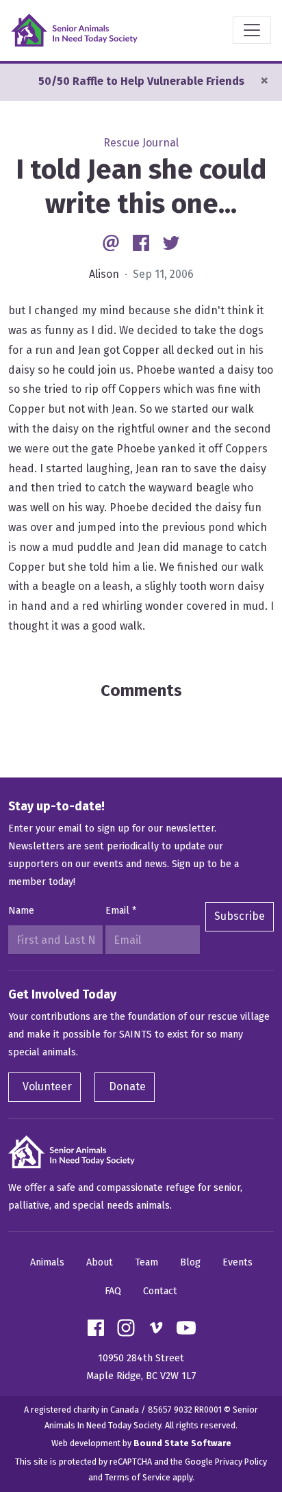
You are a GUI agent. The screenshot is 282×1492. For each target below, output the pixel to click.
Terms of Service (137, 1477)
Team (146, 1262)
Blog (190, 1262)
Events (237, 1262)
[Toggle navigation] (252, 30)
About (99, 1262)
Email (120, 910)
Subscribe (239, 916)
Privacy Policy (241, 1461)
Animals (47, 1262)
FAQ (113, 1291)
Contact (160, 1291)
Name (21, 910)
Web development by (141, 1443)
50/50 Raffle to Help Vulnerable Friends (141, 81)
